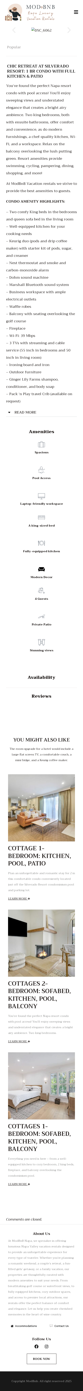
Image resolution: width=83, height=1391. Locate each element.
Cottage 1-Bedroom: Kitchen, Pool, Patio (39, 856)
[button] (76, 12)
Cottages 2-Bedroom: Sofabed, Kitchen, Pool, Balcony (39, 995)
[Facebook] (36, 1346)
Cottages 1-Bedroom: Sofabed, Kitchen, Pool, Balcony (39, 1137)
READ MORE (25, 412)
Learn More (18, 898)
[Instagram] (47, 1346)
